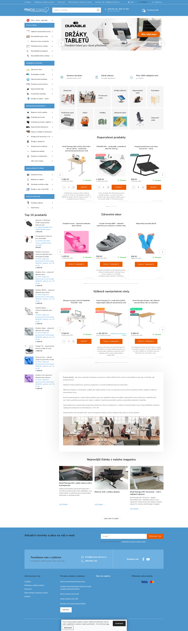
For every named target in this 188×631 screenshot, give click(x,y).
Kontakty (98, 2)
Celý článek (63, 504)
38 (75, 253)
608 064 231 (112, 9)
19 (137, 283)
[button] (61, 43)
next (162, 174)
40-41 (99, 253)
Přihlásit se (155, 536)
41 (83, 253)
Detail (76, 264)
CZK (132, 2)
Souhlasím (119, 623)
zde (107, 624)
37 (72, 253)
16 (129, 283)
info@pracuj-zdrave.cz (112, 2)
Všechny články (111, 519)
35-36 (123, 253)
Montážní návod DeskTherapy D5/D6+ (73, 604)
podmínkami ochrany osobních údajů (133, 542)
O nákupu (27, 2)
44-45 (109, 253)
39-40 (113, 253)
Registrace (158, 2)
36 (69, 253)
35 (66, 253)
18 (134, 283)
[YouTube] (148, 559)
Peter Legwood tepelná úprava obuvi (72, 581)
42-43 (104, 253)
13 (121, 283)
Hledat (98, 10)
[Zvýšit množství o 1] (73, 187)
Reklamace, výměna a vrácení (44, 2)
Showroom (61, 2)
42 (86, 253)
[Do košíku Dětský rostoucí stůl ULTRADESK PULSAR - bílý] (84, 341)
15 (126, 283)
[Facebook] (143, 559)
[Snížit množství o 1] (64, 187)
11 (115, 283)
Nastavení (68, 628)
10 (113, 283)
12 (118, 283)
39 (78, 253)
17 (132, 283)
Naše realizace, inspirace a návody (80, 2)
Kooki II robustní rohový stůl (69, 594)
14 (123, 283)
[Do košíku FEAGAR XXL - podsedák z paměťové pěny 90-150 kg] (119, 187)
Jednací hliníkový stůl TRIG (69, 599)
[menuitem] (39, 20)
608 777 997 (124, 9)
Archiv (66, 610)
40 (80, 253)
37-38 (118, 253)
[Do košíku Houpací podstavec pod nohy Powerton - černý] (153, 187)
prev (60, 174)
